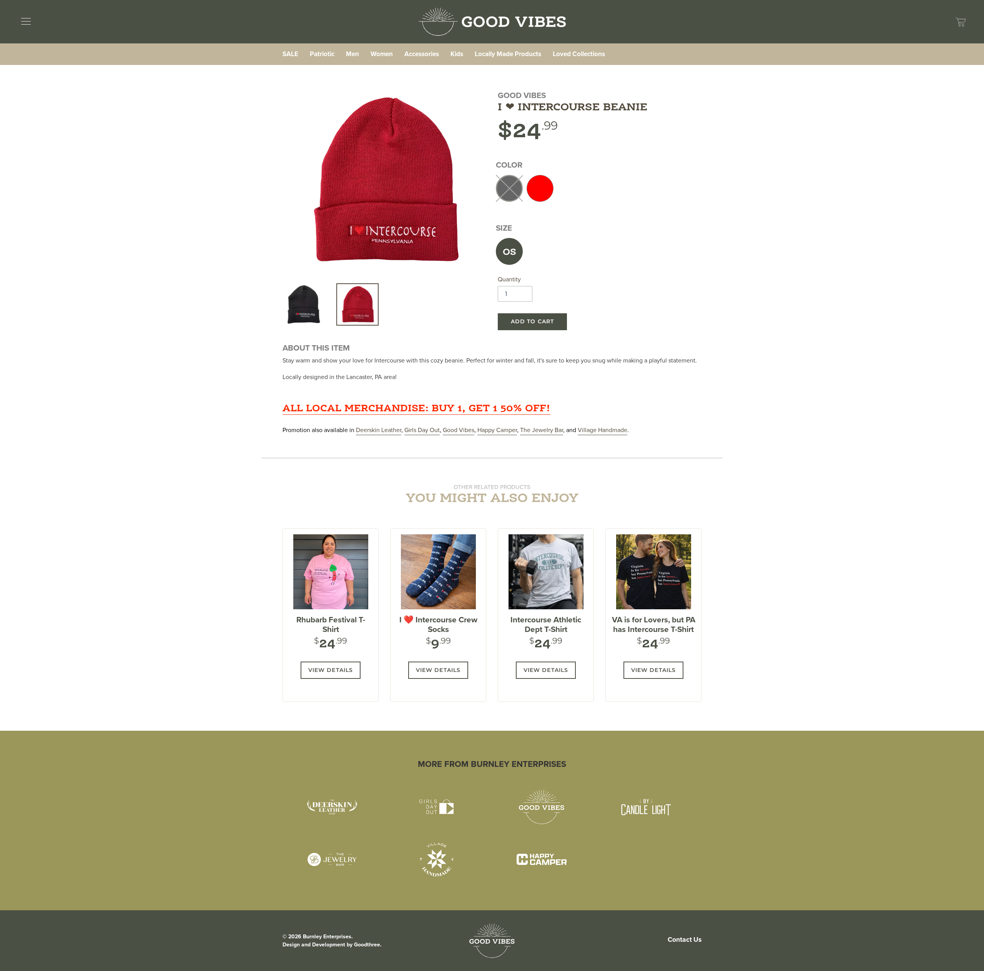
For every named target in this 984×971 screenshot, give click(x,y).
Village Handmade (602, 430)
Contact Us (684, 939)
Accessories (421, 54)
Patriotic (322, 54)
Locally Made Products (508, 54)
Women (382, 54)
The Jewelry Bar (541, 430)
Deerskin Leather (378, 430)
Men (352, 54)
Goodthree (367, 945)
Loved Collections (579, 54)
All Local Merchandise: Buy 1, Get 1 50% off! (416, 409)
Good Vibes (458, 430)
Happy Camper (497, 430)
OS (509, 252)
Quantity (509, 279)
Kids (456, 54)
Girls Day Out (422, 430)
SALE (290, 54)
